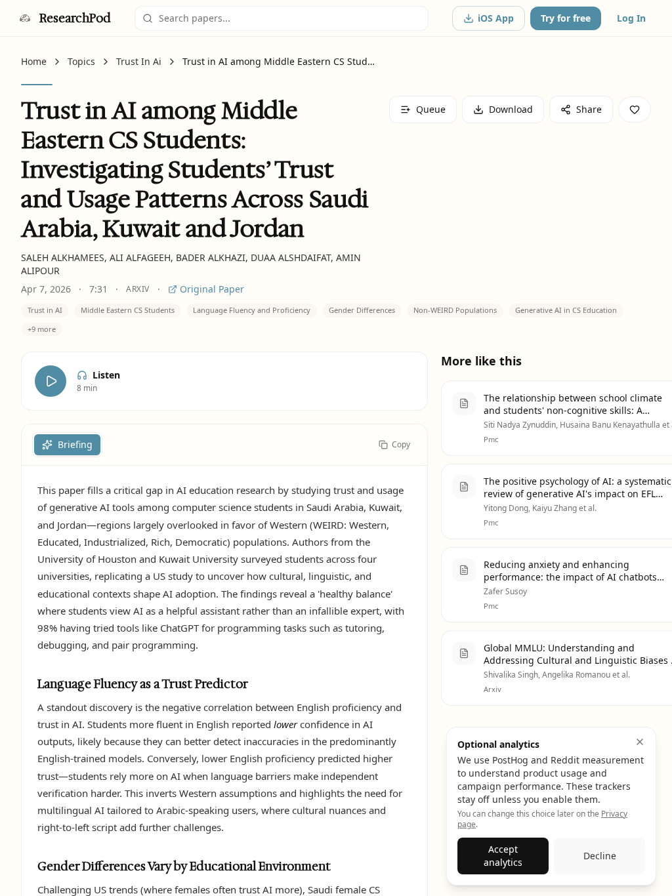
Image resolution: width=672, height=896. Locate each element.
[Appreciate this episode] (634, 109)
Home (34, 61)
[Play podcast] (50, 381)
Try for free (566, 18)
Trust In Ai (138, 61)
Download (511, 109)
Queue (431, 109)
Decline (599, 855)
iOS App (496, 18)
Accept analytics (503, 855)
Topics (81, 61)
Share (589, 109)
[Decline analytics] (640, 742)
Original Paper (212, 289)
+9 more (42, 329)
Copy (401, 444)
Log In (631, 18)
